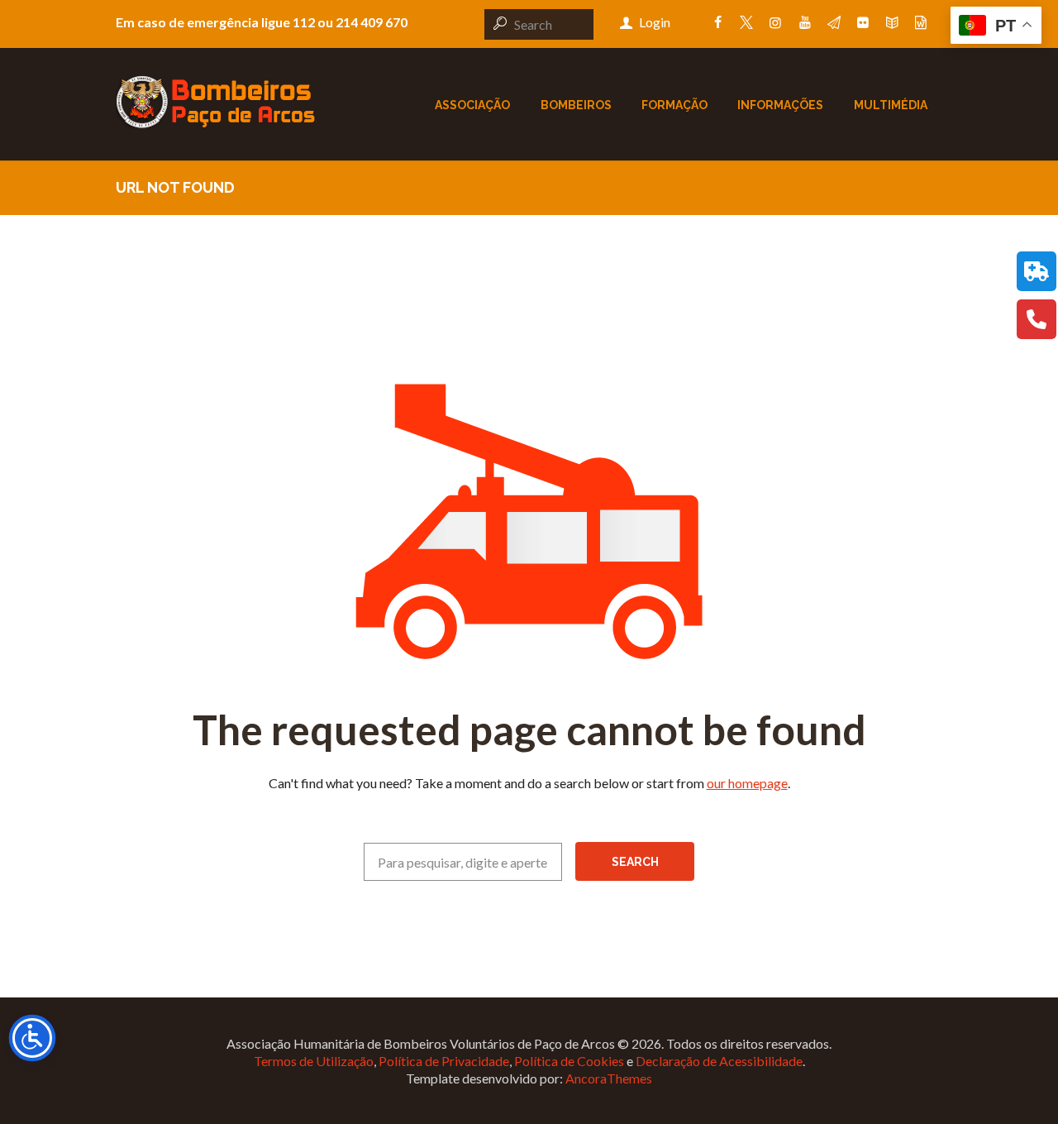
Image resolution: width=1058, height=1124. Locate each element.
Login (654, 22)
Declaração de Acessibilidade (719, 1061)
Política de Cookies (569, 1061)
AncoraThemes (608, 1078)
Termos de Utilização (314, 1061)
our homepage (747, 783)
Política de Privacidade (444, 1061)
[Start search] (497, 23)
